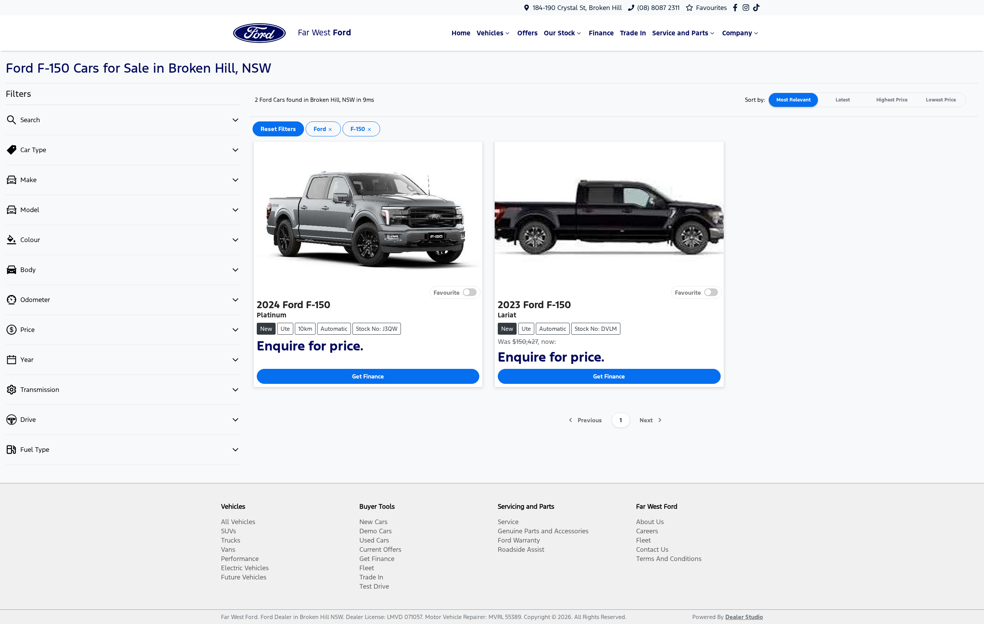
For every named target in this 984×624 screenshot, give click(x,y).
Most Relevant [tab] (793, 100)
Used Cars (374, 540)
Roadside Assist (521, 549)
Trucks (230, 540)
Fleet (366, 568)
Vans (228, 549)
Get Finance (368, 376)
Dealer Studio (744, 617)
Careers (647, 531)
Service (508, 522)
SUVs (228, 531)
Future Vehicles (243, 577)
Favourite (447, 292)
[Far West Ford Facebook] (736, 7)
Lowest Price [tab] (941, 100)
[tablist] (867, 100)
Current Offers (380, 549)
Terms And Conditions (668, 558)
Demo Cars (375, 531)
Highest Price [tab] (892, 100)
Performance (240, 558)
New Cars (373, 522)
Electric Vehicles (245, 568)
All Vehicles (238, 522)
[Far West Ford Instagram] (747, 7)
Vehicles (490, 33)
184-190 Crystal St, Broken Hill (577, 7)
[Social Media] (758, 7)
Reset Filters (278, 129)
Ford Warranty (519, 540)
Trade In (633, 33)
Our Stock (559, 33)
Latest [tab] (843, 100)
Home (461, 33)
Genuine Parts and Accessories (543, 531)
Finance (601, 33)
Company (737, 33)
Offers (527, 33)
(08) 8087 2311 (658, 7)
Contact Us (652, 549)
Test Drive (374, 586)
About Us (650, 522)
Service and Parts (680, 33)
